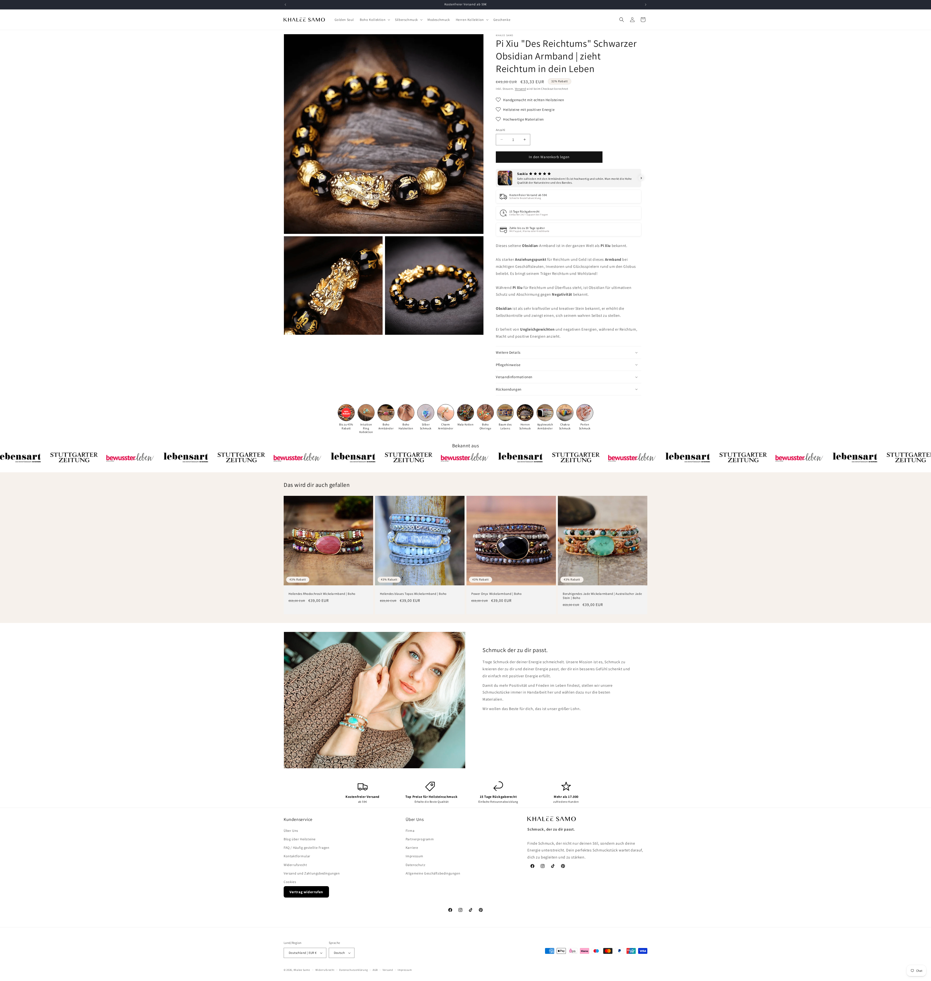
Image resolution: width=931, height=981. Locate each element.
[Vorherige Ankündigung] (285, 4)
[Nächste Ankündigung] (645, 4)
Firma (410, 830)
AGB (375, 969)
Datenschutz (415, 865)
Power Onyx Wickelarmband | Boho (496, 594)
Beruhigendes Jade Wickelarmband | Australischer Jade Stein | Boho (602, 596)
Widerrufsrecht (295, 865)
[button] (374, 20)
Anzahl (500, 130)
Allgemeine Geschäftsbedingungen (433, 873)
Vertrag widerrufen (306, 892)
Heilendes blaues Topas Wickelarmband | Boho (413, 594)
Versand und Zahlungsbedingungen (312, 873)
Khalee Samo (302, 970)
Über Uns (291, 830)
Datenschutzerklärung (353, 969)
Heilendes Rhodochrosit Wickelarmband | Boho (322, 594)
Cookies (290, 882)
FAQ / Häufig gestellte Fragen (306, 847)
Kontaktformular (297, 856)
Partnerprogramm (420, 839)
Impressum (414, 856)
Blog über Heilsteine (300, 839)
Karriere (412, 847)
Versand (520, 88)
